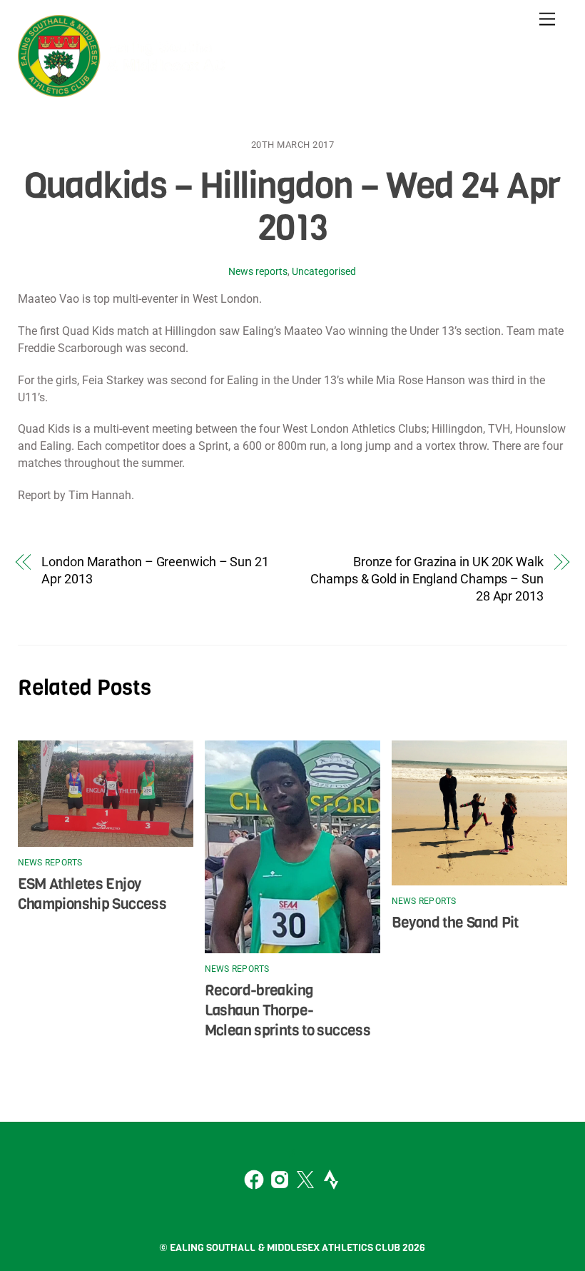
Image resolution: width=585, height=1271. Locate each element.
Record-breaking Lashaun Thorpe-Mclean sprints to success (287, 1010)
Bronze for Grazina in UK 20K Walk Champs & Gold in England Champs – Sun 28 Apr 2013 (427, 578)
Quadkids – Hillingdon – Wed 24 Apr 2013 (292, 207)
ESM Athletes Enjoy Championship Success (92, 894)
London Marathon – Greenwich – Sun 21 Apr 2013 (155, 570)
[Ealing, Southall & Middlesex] (125, 90)
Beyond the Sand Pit (455, 923)
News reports (258, 272)
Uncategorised (324, 272)
